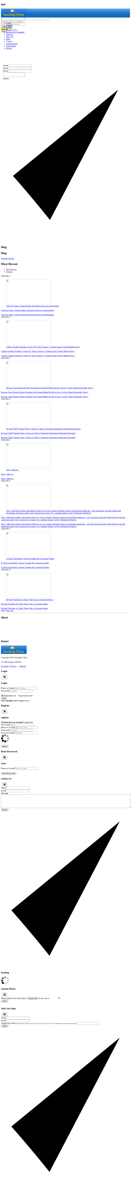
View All (9, 611)
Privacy (9, 48)
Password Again (7, 733)
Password (5, 691)
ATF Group (8, 662)
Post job (9, 34)
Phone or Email (7, 688)
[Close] (4, 677)
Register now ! (24, 701)
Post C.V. (10, 37)
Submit (4, 810)
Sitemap (22, 666)
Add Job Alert (12, 44)
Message (4, 793)
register (5, 746)
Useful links (11, 46)
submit (4, 1001)
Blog (8, 39)
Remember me (18, 696)
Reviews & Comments (15, 32)
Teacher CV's (11, 30)
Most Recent (11, 269)
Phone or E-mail (7, 727)
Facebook (5, 666)
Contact (9, 41)
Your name (5, 725)
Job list (9, 27)
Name (5, 65)
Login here (28, 722)
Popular (9, 272)
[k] (65, 625)
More (3, 611)
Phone (5, 71)
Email (5, 68)
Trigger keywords (38, 1023)
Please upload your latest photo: (14, 998)
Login (8, 23)
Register (9, 25)
